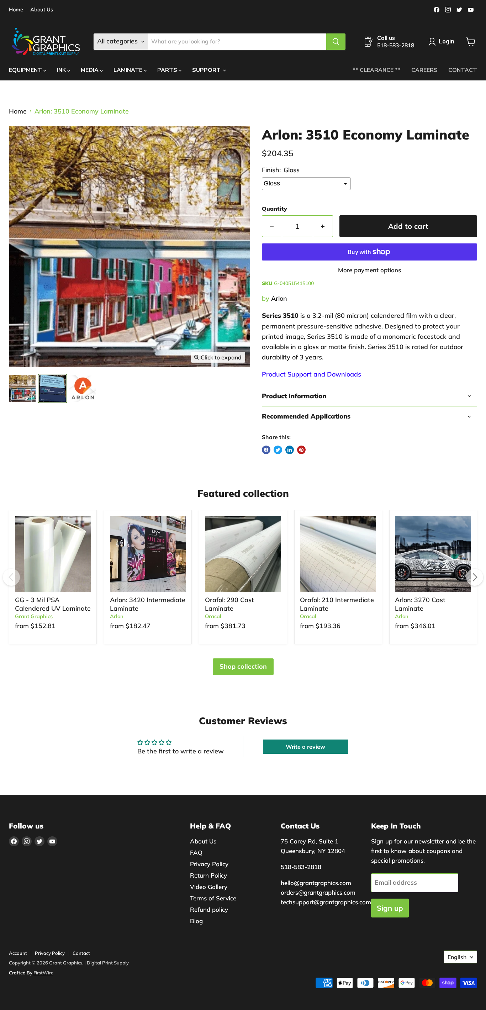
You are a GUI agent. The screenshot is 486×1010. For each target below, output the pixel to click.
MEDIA (90, 70)
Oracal (213, 616)
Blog (196, 921)
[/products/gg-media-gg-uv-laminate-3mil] (53, 554)
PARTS (168, 70)
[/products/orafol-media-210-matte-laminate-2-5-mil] (338, 554)
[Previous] (11, 577)
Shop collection (243, 666)
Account (18, 953)
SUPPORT (207, 70)
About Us (41, 10)
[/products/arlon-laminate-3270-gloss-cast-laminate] (433, 554)
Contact (81, 953)
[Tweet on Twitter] (278, 450)
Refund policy (209, 909)
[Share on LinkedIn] (289, 450)
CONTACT (462, 70)
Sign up (390, 908)
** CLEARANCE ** (377, 70)
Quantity (274, 208)
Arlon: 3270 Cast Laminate (420, 604)
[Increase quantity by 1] (323, 226)
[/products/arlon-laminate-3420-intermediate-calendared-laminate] (148, 554)
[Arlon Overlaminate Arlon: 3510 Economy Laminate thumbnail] (22, 388)
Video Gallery (208, 886)
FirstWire (43, 972)
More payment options (369, 270)
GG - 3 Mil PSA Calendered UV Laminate (53, 604)
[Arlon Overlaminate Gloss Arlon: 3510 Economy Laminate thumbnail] (52, 388)
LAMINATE (128, 70)
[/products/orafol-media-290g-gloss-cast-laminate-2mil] (243, 554)
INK (62, 70)
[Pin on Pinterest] (301, 450)
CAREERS (424, 70)
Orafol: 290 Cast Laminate (229, 604)
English (457, 957)
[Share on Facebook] (266, 450)
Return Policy (208, 875)
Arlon (279, 298)
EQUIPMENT (26, 70)
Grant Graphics (34, 616)
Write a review (305, 746)
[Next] (474, 577)
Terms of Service (213, 898)
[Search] (335, 41)
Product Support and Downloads (311, 374)
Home (16, 10)
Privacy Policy (209, 864)
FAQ (196, 852)
